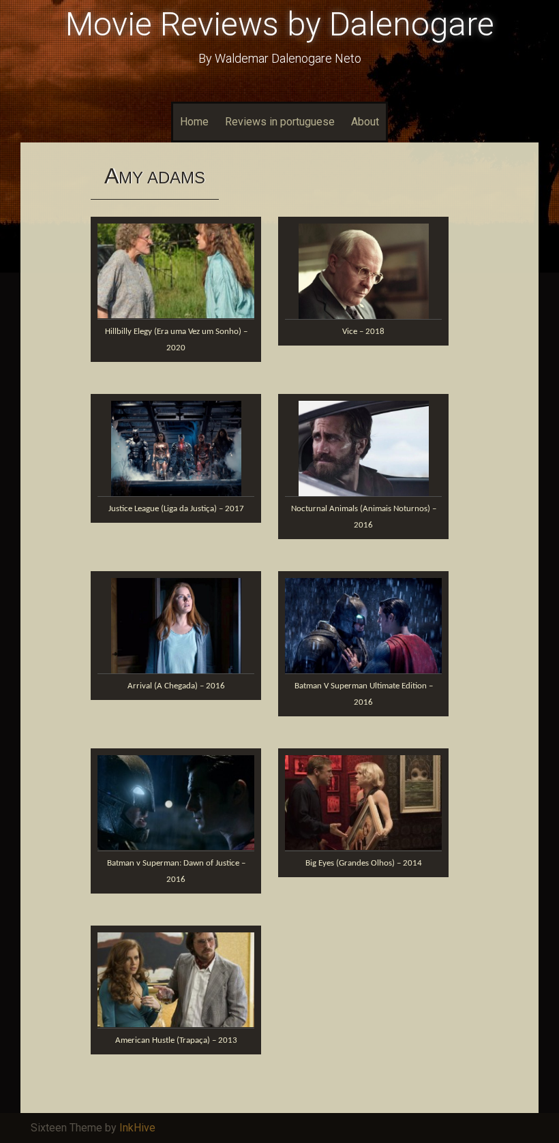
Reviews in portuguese (280, 121)
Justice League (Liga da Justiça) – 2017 (176, 508)
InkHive (137, 1127)
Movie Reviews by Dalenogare (279, 24)
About (365, 121)
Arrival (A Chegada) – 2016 (176, 686)
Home (194, 121)
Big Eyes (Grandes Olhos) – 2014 (363, 863)
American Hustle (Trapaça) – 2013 (176, 1040)
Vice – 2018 (363, 331)
